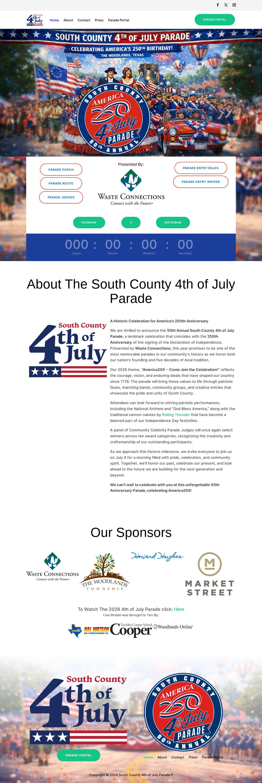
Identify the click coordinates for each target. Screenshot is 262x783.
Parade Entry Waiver (201, 181)
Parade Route (61, 183)
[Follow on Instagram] (234, 5)
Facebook (89, 222)
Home (54, 20)
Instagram (173, 222)
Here (179, 609)
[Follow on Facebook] (218, 5)
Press (99, 20)
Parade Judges (61, 197)
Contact (84, 20)
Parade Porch (61, 169)
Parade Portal (118, 20)
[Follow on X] (226, 5)
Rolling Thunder (176, 415)
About (68, 20)
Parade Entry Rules (201, 168)
